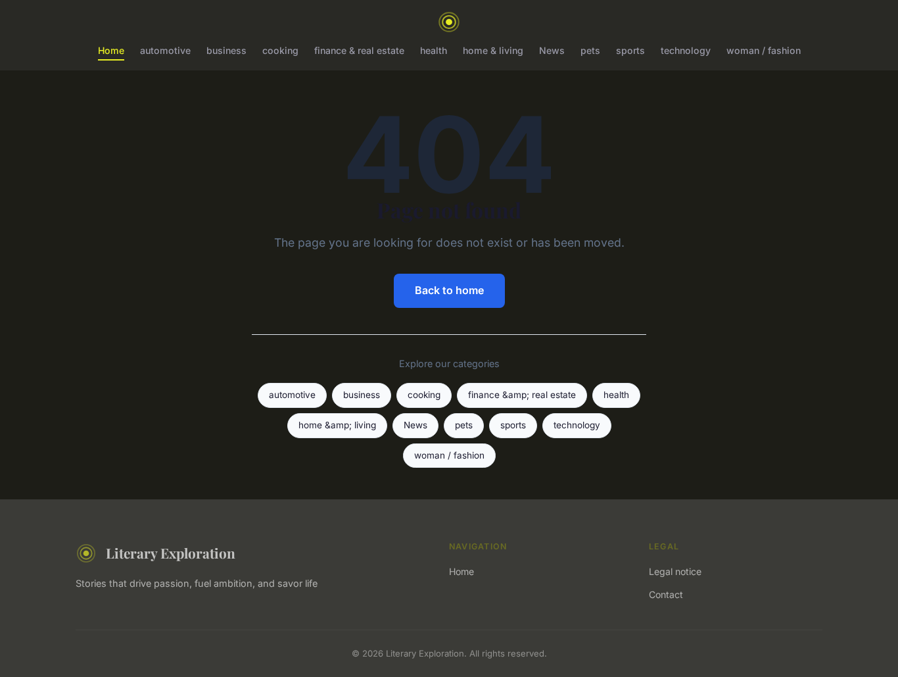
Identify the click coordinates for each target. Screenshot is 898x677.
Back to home (449, 290)
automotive (165, 50)
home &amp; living (337, 425)
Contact (666, 594)
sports (630, 50)
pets (590, 50)
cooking (280, 50)
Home (111, 50)
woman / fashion (763, 50)
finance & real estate (359, 50)
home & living (493, 50)
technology (686, 50)
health (433, 50)
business (226, 50)
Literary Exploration (170, 552)
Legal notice (675, 571)
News (552, 50)
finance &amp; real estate (522, 394)
